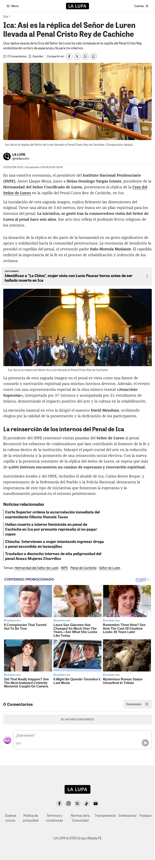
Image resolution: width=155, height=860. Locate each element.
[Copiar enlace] (93, 56)
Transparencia (105, 815)
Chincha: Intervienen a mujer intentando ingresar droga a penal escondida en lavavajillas (54, 544)
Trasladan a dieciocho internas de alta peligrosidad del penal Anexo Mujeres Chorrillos (53, 556)
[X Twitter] (77, 803)
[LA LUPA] (77, 6)
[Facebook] (59, 803)
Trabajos (145, 815)
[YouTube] (95, 803)
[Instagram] (68, 803)
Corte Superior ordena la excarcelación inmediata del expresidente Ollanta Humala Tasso (52, 514)
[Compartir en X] (77, 56)
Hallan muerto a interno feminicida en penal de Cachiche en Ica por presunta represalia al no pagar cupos (51, 529)
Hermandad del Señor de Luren (37, 568)
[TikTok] (86, 803)
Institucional (127, 815)
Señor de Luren (109, 568)
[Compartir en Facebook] (69, 56)
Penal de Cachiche (83, 568)
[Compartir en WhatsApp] (85, 56)
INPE (64, 568)
